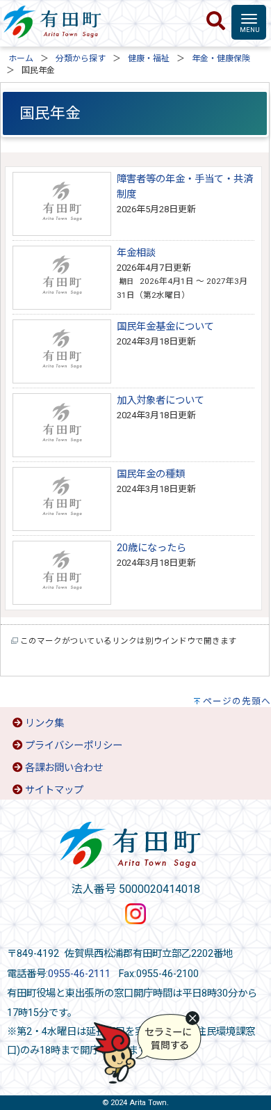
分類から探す (81, 58)
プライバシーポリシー (73, 746)
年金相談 (136, 253)
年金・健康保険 (221, 58)
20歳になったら (151, 548)
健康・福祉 (149, 58)
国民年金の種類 (151, 474)
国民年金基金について (165, 327)
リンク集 (44, 723)
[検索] (215, 21)
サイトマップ (54, 790)
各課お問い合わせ (64, 768)
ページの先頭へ (237, 701)
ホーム (20, 58)
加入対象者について (160, 400)
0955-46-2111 (79, 974)
